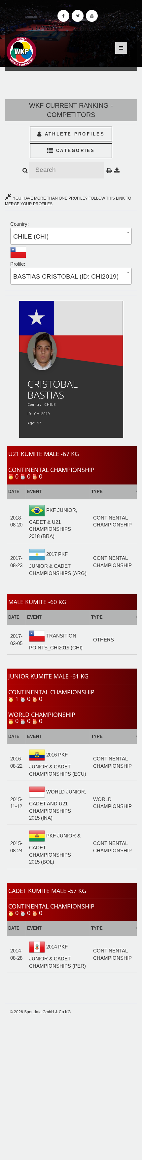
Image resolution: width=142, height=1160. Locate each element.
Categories (74, 150)
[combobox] (71, 236)
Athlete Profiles (74, 134)
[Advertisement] (71, 1088)
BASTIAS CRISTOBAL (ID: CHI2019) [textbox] (66, 276)
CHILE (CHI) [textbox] (31, 236)
